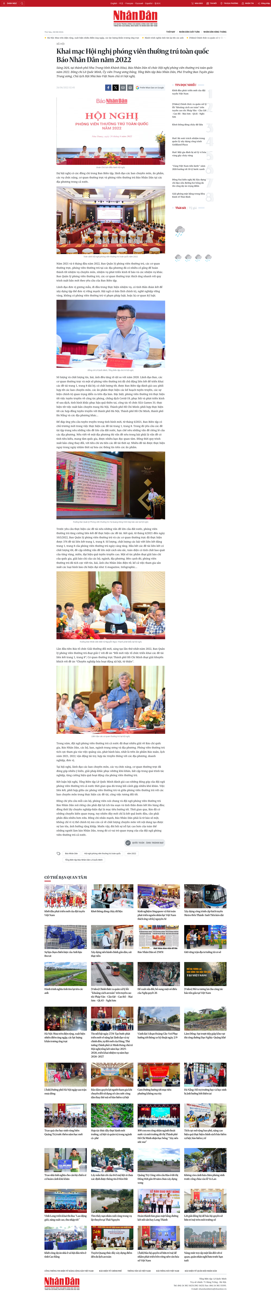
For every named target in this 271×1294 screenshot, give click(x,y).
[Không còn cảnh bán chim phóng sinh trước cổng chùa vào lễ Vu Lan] (205, 1160)
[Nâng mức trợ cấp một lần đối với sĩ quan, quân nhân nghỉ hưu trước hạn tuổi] (205, 1238)
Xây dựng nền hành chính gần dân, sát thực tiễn (111, 954)
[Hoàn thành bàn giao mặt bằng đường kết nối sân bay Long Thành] (159, 1201)
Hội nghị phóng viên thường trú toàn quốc (102, 853)
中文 (121, 3)
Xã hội (60, 43)
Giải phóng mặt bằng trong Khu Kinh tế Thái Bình (188, 195)
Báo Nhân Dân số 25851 (150, 952)
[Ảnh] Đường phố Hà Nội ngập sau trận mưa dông (65, 1091)
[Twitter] (115, 88)
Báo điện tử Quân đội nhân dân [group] (201, 1271)
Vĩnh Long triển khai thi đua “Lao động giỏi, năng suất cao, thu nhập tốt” (65, 1217)
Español (148, 3)
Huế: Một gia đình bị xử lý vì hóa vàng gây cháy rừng (189, 154)
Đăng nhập (265, 3)
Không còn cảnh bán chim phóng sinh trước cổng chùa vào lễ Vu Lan (204, 1177)
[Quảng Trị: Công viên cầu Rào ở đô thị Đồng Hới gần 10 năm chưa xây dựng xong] (159, 1160)
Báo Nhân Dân (71, 853)
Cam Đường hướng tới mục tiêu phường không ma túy (154, 1091)
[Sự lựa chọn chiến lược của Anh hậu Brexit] (65, 937)
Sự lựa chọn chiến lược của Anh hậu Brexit (63, 954)
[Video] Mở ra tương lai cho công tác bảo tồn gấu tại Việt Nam (203, 990)
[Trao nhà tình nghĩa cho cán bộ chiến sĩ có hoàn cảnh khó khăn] (65, 1160)
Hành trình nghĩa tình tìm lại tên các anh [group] (66, 37)
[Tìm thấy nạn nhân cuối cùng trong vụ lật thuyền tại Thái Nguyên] (112, 1201)
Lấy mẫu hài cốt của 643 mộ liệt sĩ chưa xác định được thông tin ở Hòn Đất (112, 1177)
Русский (139, 3)
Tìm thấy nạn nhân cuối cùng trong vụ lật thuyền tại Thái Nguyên (111, 1217)
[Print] (130, 88)
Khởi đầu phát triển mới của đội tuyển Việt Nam (188, 92)
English (114, 3)
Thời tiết (180, 208)
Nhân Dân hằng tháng (215, 32)
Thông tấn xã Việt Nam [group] (139, 1271)
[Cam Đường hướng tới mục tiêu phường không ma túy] (159, 1075)
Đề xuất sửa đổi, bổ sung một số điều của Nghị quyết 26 (157, 990)
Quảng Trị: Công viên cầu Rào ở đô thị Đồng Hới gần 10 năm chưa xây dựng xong (158, 1178)
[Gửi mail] (123, 88)
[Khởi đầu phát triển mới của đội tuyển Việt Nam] (65, 896)
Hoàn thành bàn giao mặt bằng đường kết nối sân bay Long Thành (158, 1217)
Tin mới (213, 3)
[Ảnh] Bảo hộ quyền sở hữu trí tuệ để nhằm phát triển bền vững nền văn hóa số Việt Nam (158, 1256)
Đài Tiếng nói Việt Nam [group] (167, 1271)
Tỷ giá (193, 208)
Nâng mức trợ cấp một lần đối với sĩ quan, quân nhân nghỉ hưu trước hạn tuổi (203, 1256)
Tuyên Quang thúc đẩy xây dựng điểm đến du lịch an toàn (111, 1254)
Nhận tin (249, 3)
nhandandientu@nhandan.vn (213, 1289)
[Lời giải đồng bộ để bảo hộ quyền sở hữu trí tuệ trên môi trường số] (205, 1201)
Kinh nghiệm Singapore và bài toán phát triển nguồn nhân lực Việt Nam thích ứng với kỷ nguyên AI (157, 915)
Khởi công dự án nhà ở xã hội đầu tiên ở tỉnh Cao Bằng (65, 1254)
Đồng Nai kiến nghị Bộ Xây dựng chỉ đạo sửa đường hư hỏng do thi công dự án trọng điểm (189, 182)
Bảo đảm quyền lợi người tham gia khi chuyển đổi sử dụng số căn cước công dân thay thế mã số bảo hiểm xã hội (111, 1093)
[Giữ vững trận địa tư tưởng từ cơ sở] (205, 937)
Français (129, 3)
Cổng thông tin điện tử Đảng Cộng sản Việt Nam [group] (68, 1271)
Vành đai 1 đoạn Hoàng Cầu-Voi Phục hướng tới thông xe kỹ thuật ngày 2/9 (158, 1035)
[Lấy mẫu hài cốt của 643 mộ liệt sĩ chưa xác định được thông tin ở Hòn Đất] (112, 1160)
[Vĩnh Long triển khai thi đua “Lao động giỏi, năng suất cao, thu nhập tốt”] (65, 1201)
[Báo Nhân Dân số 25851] (159, 937)
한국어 (157, 3)
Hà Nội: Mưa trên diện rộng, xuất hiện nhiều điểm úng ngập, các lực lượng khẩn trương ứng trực (64, 1037)
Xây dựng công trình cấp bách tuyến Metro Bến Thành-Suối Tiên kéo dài (204, 913)
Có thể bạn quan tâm (65, 877)
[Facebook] (108, 88)
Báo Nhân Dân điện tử (135, 18)
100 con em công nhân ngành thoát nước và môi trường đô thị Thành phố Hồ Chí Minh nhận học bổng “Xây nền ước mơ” (158, 1136)
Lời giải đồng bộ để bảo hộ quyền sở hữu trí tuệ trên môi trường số (203, 1217)
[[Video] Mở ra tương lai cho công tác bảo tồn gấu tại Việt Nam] (205, 974)
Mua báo (199, 3)
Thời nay (170, 32)
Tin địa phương (231, 3)
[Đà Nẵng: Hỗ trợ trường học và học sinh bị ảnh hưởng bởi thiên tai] (205, 1075)
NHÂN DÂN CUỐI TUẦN (189, 32)
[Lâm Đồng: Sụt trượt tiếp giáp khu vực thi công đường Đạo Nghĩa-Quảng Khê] (205, 1019)
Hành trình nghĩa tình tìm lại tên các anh (63, 990)
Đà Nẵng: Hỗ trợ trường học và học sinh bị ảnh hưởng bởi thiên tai (205, 1091)
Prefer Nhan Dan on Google (152, 88)
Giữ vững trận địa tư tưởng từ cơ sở (202, 952)
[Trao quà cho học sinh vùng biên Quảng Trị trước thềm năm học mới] (65, 1115)
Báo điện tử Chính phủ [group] (110, 1271)
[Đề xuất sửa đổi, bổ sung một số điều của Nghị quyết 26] (159, 974)
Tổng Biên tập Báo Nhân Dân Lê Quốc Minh (84, 860)
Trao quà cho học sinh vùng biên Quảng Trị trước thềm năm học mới (63, 1132)
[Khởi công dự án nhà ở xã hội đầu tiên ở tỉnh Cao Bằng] (65, 1238)
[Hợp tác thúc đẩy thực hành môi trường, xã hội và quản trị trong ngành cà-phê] (112, 1115)
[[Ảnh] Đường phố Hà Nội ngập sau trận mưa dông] (65, 1075)
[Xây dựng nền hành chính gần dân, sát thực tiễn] (112, 937)
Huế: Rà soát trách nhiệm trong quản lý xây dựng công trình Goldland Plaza (188, 141)
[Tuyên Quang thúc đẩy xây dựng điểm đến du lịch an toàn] (112, 1238)
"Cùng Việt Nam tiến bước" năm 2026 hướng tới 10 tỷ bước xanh (188, 167)
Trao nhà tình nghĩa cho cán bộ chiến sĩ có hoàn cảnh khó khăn (65, 1177)
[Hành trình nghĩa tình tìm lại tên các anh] (65, 974)
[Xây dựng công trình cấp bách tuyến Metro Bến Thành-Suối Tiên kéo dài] (205, 896)
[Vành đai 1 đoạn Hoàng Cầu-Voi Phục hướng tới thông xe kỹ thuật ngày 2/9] (159, 1019)
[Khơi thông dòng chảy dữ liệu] (112, 896)
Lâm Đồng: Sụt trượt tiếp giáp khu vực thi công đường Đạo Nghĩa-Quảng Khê (205, 1035)
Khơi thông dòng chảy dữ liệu (187, 124)
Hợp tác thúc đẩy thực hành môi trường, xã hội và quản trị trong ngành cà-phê (111, 1134)
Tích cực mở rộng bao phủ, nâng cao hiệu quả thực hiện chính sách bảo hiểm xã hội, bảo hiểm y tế (205, 1134)
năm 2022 (131, 853)
